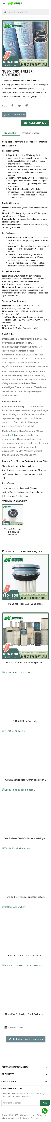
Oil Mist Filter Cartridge (25, 721)
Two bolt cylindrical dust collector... (26, 897)
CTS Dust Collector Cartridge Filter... (25, 779)
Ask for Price (35, 123)
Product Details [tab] (31, 132)
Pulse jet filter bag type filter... (25, 603)
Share (12, 106)
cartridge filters (10, 435)
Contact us (15, 492)
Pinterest (26, 106)
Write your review (16, 114)
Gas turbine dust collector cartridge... (25, 838)
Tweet (19, 106)
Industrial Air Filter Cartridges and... (25, 662)
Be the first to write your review (27, 1039)
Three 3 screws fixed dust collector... (12, 532)
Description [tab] (10, 132)
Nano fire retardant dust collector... (25, 1014)
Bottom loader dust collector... (25, 955)
